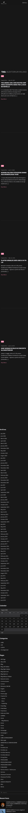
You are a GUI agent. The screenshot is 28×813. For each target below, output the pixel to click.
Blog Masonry (5, 720)
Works (2, 787)
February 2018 (4, 534)
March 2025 (4, 443)
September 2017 (5, 541)
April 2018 (3, 529)
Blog (2, 664)
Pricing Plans (4, 757)
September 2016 (5, 549)
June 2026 (3, 436)
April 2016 (3, 553)
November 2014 (5, 571)
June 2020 (3, 495)
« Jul (2, 632)
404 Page (3, 659)
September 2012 (5, 595)
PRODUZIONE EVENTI (6, 762)
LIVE (2, 76)
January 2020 (4, 500)
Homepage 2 (4, 733)
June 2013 (3, 585)
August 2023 (4, 455)
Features (3, 691)
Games (3, 698)
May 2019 (3, 509)
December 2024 (5, 448)
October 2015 (4, 561)
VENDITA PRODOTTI (6, 782)
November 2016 (5, 546)
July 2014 (3, 575)
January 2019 (4, 517)
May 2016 (3, 551)
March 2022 (4, 473)
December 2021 (5, 480)
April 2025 (3, 441)
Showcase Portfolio (6, 777)
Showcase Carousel (6, 774)
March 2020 (4, 497)
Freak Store (4, 711)
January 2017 (4, 544)
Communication (5, 681)
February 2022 (4, 475)
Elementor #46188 (5, 686)
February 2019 (4, 514)
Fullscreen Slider (5, 713)
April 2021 (3, 490)
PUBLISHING (4, 767)
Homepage (3, 730)
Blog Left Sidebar (5, 666)
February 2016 (4, 556)
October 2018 (4, 519)
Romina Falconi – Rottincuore (8, 769)
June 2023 (3, 460)
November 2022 (5, 468)
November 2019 (5, 502)
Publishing (4, 703)
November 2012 (5, 590)
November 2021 (5, 482)
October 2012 (4, 593)
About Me (3, 662)
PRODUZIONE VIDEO (6, 764)
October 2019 (4, 504)
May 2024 (3, 451)
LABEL (2, 642)
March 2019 (4, 512)
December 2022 (5, 465)
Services (3, 772)
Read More (4, 99)
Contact (3, 684)
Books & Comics (5, 679)
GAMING (3, 715)
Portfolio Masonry (5, 752)
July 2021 (3, 485)
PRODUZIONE (4, 760)
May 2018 (3, 526)
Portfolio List (4, 750)
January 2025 (4, 446)
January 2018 (4, 536)
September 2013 (5, 583)
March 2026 (4, 438)
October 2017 (4, 539)
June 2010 (3, 600)
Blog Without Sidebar (6, 676)
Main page (3, 740)
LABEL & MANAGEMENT (7, 738)
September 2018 (5, 522)
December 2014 (5, 568)
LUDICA (3, 647)
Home (2, 718)
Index (2, 735)
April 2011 (3, 598)
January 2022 (4, 477)
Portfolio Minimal (5, 755)
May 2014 (3, 578)
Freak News (4, 708)
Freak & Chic (4, 696)
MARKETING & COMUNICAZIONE (9, 742)
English (2, 689)
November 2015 (5, 558)
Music (3, 701)
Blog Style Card (4, 671)
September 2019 (5, 507)
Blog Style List (4, 674)
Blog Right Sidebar (5, 669)
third (2, 779)
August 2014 (4, 573)
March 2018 (4, 531)
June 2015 (3, 566)
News (2, 745)
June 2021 (3, 487)
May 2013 (3, 588)
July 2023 (3, 458)
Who (2, 784)
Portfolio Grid (4, 747)
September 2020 (5, 492)
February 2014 (4, 580)
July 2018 (3, 524)
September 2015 (5, 563)
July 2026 (3, 433)
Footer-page (4, 693)
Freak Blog (3, 706)
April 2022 (3, 470)
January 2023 (4, 463)
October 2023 (4, 453)
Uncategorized (4, 650)
